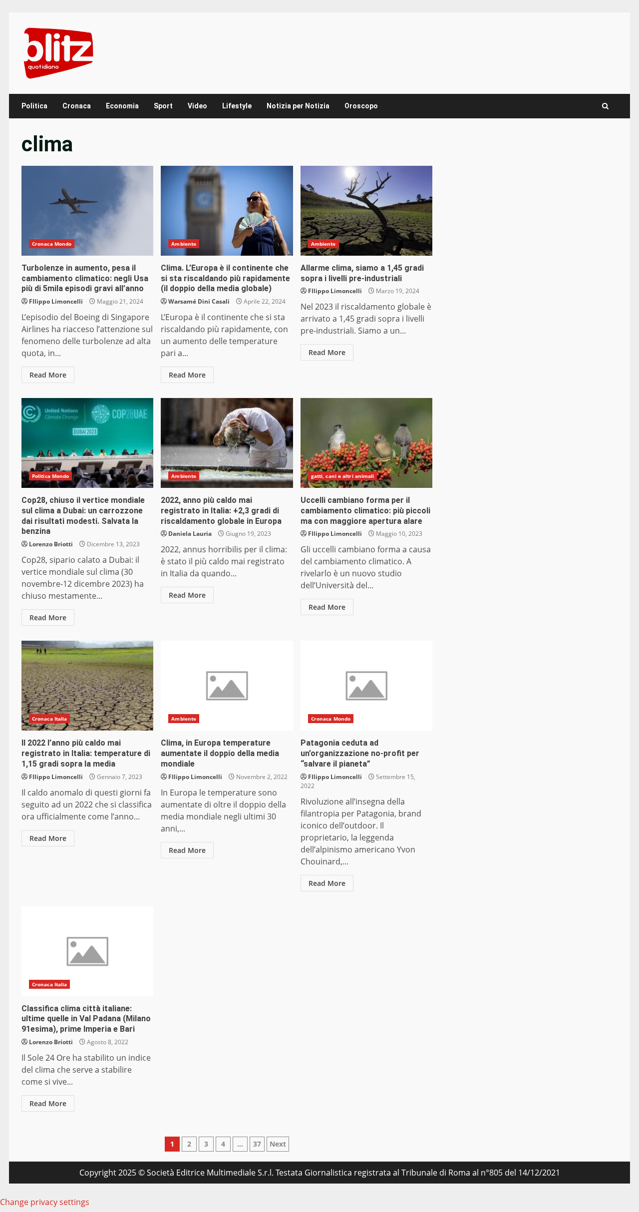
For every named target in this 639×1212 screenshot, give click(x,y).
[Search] (605, 106)
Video (197, 106)
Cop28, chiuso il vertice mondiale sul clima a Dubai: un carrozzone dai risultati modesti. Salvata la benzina (87, 443)
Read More (47, 375)
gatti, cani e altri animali (342, 475)
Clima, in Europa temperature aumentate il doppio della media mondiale (227, 686)
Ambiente (183, 243)
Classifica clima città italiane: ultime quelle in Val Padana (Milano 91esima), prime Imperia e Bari (87, 951)
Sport (163, 106)
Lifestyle (237, 106)
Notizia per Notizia (298, 106)
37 (257, 1144)
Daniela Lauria (190, 533)
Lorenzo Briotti (51, 544)
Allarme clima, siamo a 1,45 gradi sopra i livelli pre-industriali (366, 211)
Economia (122, 106)
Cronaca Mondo (51, 243)
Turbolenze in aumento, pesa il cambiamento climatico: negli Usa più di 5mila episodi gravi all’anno (87, 211)
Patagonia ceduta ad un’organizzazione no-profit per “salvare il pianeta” (366, 686)
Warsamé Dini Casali (199, 301)
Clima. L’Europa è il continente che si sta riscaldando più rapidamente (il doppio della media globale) (227, 211)
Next (278, 1144)
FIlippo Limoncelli (56, 301)
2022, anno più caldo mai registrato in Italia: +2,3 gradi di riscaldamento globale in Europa (227, 443)
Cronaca (76, 106)
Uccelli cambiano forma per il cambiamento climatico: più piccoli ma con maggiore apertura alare (366, 443)
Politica (34, 106)
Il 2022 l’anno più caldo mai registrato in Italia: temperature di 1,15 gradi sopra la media (87, 686)
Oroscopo (361, 106)
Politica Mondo (50, 475)
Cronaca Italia (49, 718)
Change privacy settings (44, 1202)
